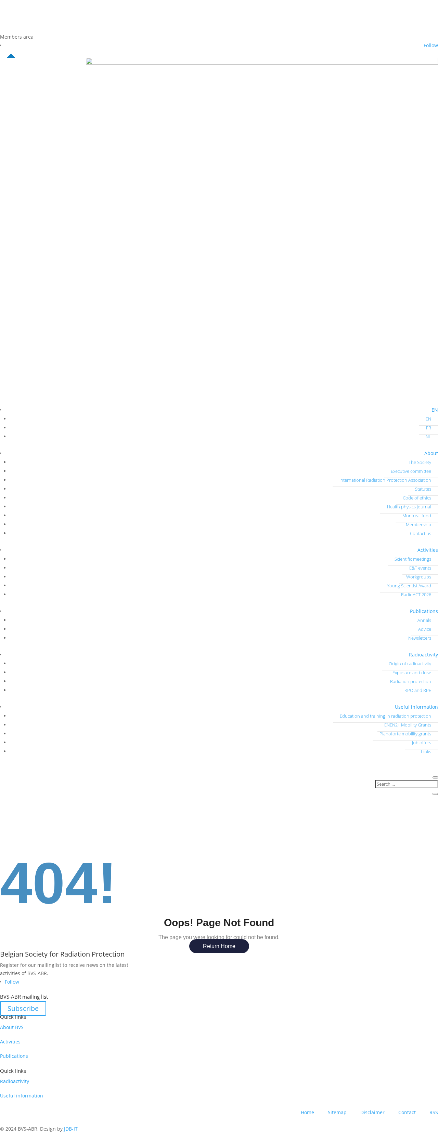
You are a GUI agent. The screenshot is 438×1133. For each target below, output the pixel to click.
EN (434, 409)
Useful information (416, 707)
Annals (424, 620)
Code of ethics (417, 498)
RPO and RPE (417, 690)
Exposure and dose (411, 672)
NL (428, 437)
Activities (427, 550)
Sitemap (337, 1112)
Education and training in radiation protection (385, 716)
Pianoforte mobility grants (405, 734)
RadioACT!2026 (416, 594)
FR (428, 428)
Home (307, 1112)
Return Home (219, 946)
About (431, 453)
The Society (420, 462)
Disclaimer (372, 1112)
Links (426, 751)
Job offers (421, 742)
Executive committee (411, 471)
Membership (418, 524)
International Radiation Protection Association (385, 480)
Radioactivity (423, 654)
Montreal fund (416, 515)
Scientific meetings (413, 559)
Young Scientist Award (409, 586)
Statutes (423, 489)
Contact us (420, 533)
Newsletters (419, 638)
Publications (424, 611)
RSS (433, 1112)
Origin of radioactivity (410, 664)
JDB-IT (71, 1128)
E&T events (420, 568)
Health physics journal (409, 507)
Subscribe (23, 1008)
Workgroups (418, 577)
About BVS (12, 1027)
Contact (407, 1112)
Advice (424, 629)
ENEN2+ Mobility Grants (407, 725)
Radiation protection (410, 681)
